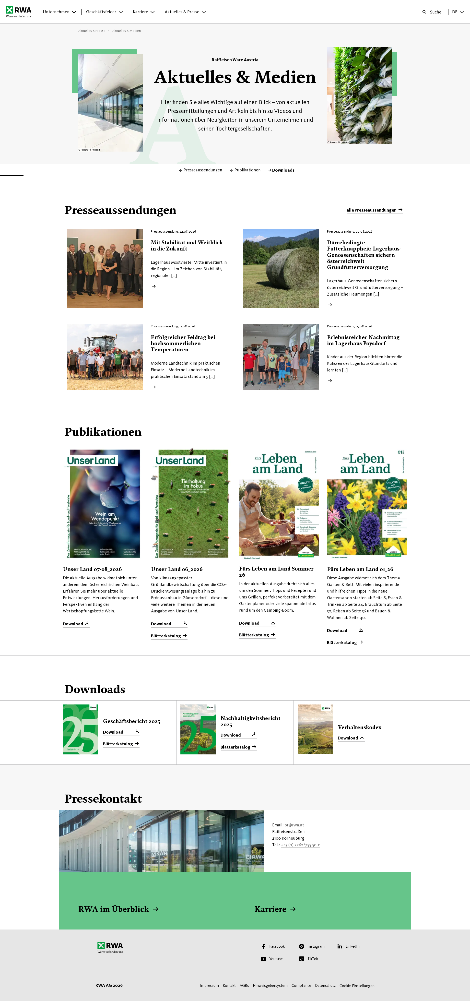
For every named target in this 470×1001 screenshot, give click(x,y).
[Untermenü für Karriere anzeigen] (152, 12)
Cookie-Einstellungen (357, 985)
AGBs (244, 985)
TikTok (312, 958)
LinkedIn (353, 946)
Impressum (209, 985)
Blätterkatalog (166, 636)
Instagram (316, 946)
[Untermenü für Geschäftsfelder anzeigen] (120, 12)
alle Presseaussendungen (372, 210)
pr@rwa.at (294, 825)
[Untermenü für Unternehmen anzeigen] (73, 12)
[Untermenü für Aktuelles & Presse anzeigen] (203, 12)
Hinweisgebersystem (270, 985)
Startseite (20, 11)
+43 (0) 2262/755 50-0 (300, 844)
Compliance (301, 985)
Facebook (277, 946)
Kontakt (229, 985)
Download (73, 624)
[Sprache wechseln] (461, 12)
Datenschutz (325, 985)
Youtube (276, 958)
